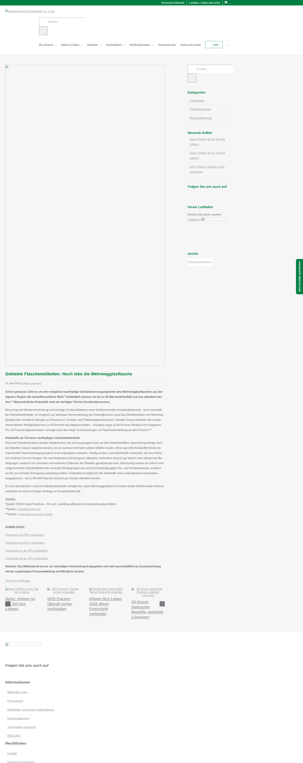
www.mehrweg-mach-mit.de (35, 514)
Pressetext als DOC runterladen (25, 542)
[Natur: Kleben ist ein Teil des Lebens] (22, 592)
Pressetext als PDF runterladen (24, 534)
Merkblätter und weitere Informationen (30, 709)
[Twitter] (194, 192)
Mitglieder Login (17, 692)
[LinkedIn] (209, 192)
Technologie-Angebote (21, 727)
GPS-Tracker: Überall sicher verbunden (59, 604)
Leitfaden (193, 219)
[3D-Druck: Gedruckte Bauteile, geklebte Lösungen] (148, 595)
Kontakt (12, 753)
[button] (228, 44)
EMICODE (14, 735)
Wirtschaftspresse (201, 118)
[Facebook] (189, 192)
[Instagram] (199, 192)
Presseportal (15, 700)
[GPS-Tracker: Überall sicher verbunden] (64, 592)
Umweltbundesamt (28, 509)
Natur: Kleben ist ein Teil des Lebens (20, 604)
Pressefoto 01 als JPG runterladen (26, 550)
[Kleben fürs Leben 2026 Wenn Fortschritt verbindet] (106, 592)
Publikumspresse (30, 383)
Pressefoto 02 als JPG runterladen (26, 558)
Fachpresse (197, 100)
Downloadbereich (18, 718)
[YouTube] (204, 192)
